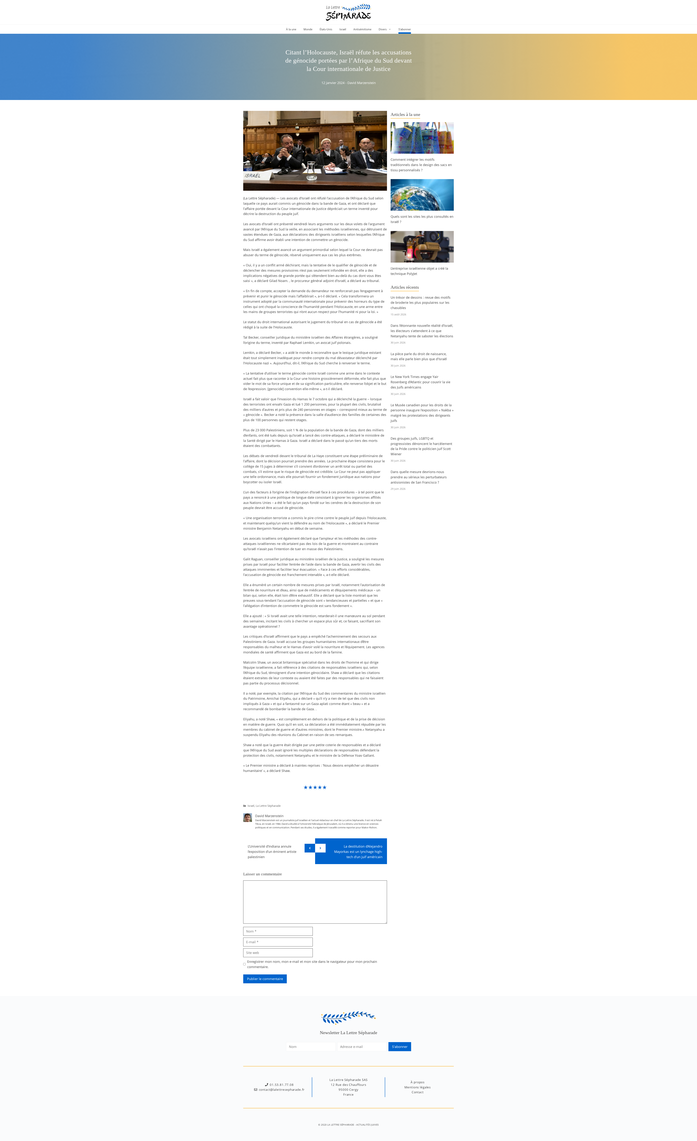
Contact (418, 1092)
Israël (342, 29)
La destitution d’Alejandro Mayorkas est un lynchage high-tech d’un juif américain (358, 851)
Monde (307, 29)
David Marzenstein (361, 83)
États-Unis (326, 29)
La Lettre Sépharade (268, 805)
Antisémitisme (362, 29)
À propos (418, 1082)
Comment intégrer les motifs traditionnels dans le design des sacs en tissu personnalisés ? (421, 164)
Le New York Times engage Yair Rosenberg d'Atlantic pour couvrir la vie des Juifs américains (420, 382)
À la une (291, 29)
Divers (383, 29)
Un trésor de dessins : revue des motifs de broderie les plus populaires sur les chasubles (421, 302)
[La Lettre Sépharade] (348, 12)
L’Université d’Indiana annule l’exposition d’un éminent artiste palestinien (272, 851)
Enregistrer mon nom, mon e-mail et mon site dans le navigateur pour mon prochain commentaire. (312, 964)
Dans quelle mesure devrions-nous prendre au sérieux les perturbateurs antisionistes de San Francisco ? (419, 477)
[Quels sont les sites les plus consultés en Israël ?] (422, 208)
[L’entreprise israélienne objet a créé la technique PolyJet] (422, 260)
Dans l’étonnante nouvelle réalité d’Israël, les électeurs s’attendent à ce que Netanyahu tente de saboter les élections (422, 330)
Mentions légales (417, 1087)
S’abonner (404, 29)
